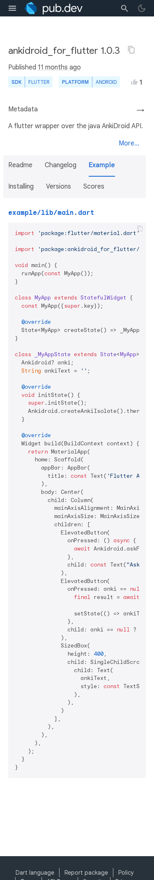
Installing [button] (21, 186)
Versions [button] (58, 186)
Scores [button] (93, 186)
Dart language (35, 872)
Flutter (38, 82)
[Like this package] (134, 82)
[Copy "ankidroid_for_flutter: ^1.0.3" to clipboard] (131, 50)
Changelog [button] (60, 165)
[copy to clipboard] (140, 228)
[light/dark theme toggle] (142, 8)
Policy (126, 872)
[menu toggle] (12, 8)
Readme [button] (20, 165)
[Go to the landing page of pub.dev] (54, 8)
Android (106, 82)
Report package (86, 872)
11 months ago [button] (59, 67)
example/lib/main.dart (51, 213)
